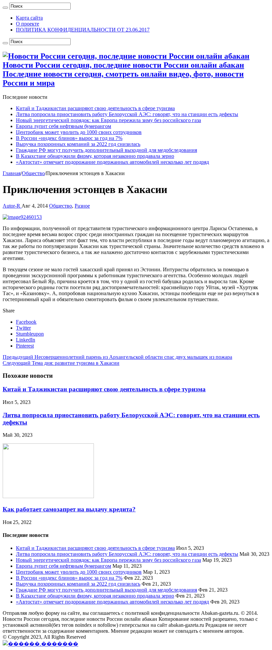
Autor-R (12, 206)
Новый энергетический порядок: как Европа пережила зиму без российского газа (108, 120)
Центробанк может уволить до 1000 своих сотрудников (79, 132)
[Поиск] (5, 8)
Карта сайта (29, 18)
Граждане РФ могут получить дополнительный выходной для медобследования (106, 150)
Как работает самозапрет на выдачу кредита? (69, 509)
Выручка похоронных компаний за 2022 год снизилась (78, 144)
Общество (33, 173)
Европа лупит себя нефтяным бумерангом (63, 126)
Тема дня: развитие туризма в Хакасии (61, 363)
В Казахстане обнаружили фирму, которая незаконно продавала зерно (95, 156)
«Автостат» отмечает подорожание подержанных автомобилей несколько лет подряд (112, 162)
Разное (82, 206)
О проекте (27, 24)
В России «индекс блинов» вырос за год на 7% (69, 138)
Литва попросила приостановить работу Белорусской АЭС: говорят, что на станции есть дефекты (127, 114)
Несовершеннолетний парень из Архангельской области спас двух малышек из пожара (117, 357)
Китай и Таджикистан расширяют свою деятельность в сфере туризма (95, 108)
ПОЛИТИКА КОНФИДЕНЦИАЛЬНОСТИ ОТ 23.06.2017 (83, 29)
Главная (12, 173)
